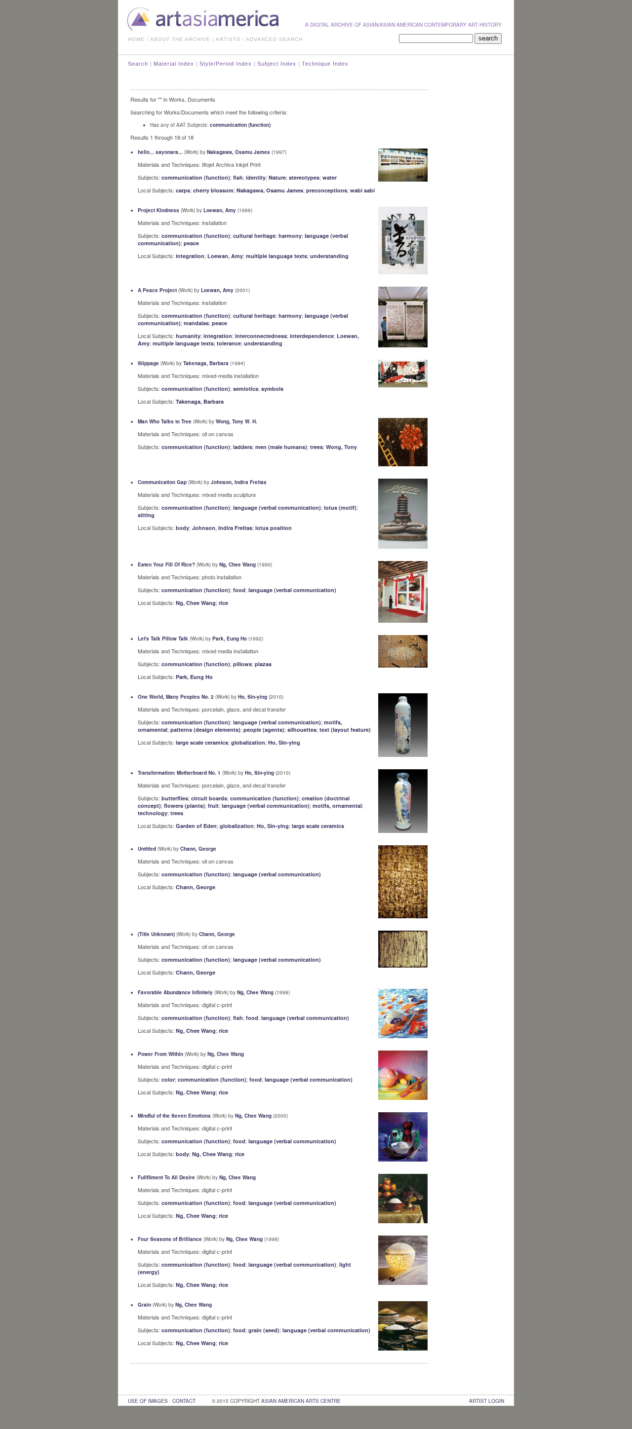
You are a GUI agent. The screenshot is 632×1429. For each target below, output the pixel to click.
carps (183, 190)
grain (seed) (263, 1330)
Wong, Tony (341, 447)
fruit (213, 805)
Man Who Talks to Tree (165, 421)
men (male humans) (281, 447)
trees (316, 447)
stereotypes (304, 177)
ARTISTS (228, 39)
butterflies (174, 798)
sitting (146, 515)
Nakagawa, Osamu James (238, 152)
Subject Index (276, 64)
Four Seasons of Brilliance (170, 1239)
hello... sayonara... (160, 152)
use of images (148, 1400)
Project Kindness (158, 210)
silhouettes (301, 729)
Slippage (148, 363)
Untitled (147, 848)
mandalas (196, 323)
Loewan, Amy (219, 210)
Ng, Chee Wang (237, 564)
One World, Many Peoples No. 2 (176, 696)
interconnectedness (261, 335)
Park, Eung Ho (229, 638)
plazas (263, 664)
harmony (290, 235)
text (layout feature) (345, 729)
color (168, 1079)
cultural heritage (254, 235)
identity (256, 177)
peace (191, 243)
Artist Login (486, 1400)
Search (138, 64)
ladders (242, 447)
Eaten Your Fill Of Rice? (166, 564)
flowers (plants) (184, 805)
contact (184, 1400)
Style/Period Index (225, 64)
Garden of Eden (196, 825)
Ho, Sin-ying (252, 696)
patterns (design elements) (205, 729)
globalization (248, 742)
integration (190, 256)
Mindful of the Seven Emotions (174, 1115)
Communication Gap (162, 482)
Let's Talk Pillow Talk (163, 638)
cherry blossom (213, 190)
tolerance (229, 343)
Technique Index (325, 64)
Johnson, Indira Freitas (239, 482)
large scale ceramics (202, 742)
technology (152, 813)
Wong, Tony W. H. (236, 421)
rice (223, 602)
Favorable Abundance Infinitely (175, 992)
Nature (277, 177)
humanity (188, 335)
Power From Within (160, 1054)
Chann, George (198, 848)
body (182, 527)
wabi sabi (362, 190)
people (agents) (263, 729)
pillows (242, 664)
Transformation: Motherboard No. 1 (179, 772)
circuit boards (209, 798)
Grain (144, 1304)
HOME (136, 39)
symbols (272, 388)
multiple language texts (276, 256)
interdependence (312, 335)
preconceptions (326, 190)
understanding (329, 256)
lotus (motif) (340, 507)
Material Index (174, 64)
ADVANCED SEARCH (274, 39)
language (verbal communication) (277, 507)
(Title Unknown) (156, 934)
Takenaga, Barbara (206, 363)
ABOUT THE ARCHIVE (180, 39)
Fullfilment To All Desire (166, 1177)
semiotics (245, 388)
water (329, 177)
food (239, 590)
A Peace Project (157, 290)
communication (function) (240, 124)
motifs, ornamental (337, 805)
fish (238, 177)
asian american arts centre (301, 1400)
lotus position (273, 527)
